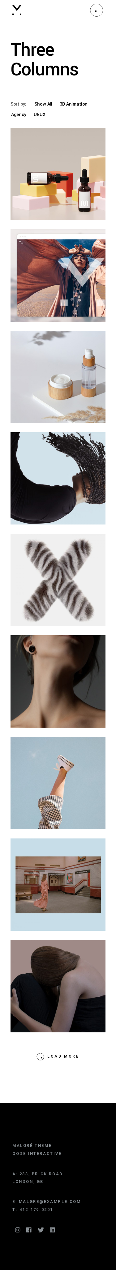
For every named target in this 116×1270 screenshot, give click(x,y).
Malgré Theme (32, 1145)
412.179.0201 (36, 1209)
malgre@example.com (50, 1201)
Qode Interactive (37, 1153)
